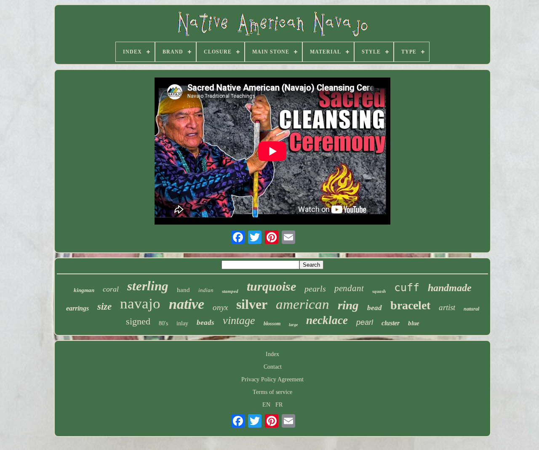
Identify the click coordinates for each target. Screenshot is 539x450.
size (104, 306)
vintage (239, 320)
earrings (77, 308)
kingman (84, 290)
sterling (147, 286)
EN (266, 405)
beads (205, 323)
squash (379, 291)
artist (447, 307)
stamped (230, 291)
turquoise (271, 286)
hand (183, 290)
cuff (406, 287)
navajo (140, 303)
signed (138, 321)
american (302, 304)
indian (205, 290)
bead (374, 308)
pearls (315, 288)
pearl (364, 322)
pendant (349, 288)
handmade (450, 287)
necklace (327, 320)
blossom (272, 324)
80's (163, 323)
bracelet (410, 305)
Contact (273, 367)
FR (279, 405)
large (293, 324)
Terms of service (272, 392)
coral (111, 289)
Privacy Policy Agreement (272, 379)
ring (348, 305)
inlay (182, 323)
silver (251, 304)
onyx (220, 307)
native (186, 304)
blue (413, 323)
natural (471, 309)
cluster (391, 323)
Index (272, 354)
